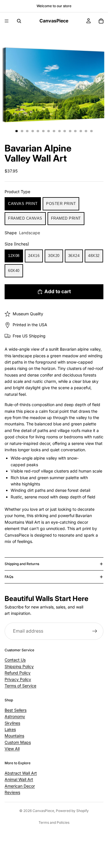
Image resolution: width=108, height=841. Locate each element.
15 (91, 131)
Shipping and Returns (22, 564)
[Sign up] (95, 631)
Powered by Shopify (72, 811)
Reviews (12, 792)
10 (64, 131)
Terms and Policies (54, 822)
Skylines (12, 723)
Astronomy (15, 716)
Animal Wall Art (19, 779)
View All (12, 748)
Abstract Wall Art (21, 773)
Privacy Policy (18, 679)
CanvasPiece (43, 811)
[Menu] (6, 21)
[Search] (19, 21)
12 (75, 131)
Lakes (10, 729)
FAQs (9, 577)
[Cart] (101, 21)
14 (86, 131)
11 (70, 131)
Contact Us (15, 660)
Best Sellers (15, 710)
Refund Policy (18, 672)
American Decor (20, 786)
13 (80, 131)
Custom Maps (18, 742)
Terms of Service (20, 685)
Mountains (14, 736)
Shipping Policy (19, 666)
